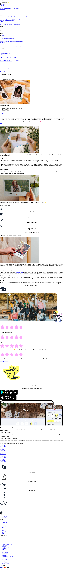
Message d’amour (4, 561)
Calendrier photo (2, 53)
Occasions (2, 54)
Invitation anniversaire (5, 562)
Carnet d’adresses (4, 522)
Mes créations (4, 521)
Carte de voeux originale (9, 38)
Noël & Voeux (3, 35)
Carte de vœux (4, 551)
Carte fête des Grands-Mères (15, 60)
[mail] (2, 512)
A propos (3, 530)
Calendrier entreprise (7, 71)
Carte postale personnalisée (3, 8)
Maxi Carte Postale (2, 9)
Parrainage (3, 532)
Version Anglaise (4, 517)
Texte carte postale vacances (9, 12)
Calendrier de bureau (7, 53)
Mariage (2, 21)
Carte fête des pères (8, 60)
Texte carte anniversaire (3, 19)
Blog (1, 72)
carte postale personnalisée (19, 272)
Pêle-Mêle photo (15, 49)
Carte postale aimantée (10, 8)
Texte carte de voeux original (10, 41)
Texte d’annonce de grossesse (4, 34)
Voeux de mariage (4, 559)
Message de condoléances (5, 563)
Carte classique (4, 546)
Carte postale (2, 5)
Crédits (7, 3)
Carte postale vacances (17, 8)
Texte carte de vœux (3, 41)
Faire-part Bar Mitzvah (14, 57)
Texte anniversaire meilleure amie (18, 19)
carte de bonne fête (55, 119)
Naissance (2, 28)
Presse (2, 527)
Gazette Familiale (3, 4)
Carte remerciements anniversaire (24, 16)
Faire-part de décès (4, 554)
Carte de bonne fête (4, 548)
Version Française (4, 516)
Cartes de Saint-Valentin (3, 61)
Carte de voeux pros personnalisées (5, 68)
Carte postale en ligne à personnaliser (7, 544)
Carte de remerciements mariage (15, 24)
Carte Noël (13, 38)
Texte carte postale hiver (16, 12)
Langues (1, 513)
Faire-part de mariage (3, 24)
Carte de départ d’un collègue (6, 547)
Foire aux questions (4, 526)
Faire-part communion (8, 57)
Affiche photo (11, 49)
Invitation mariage (8, 24)
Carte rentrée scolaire (9, 61)
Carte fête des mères (3, 60)
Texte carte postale (2, 12)
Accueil (1, 79)
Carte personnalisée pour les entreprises (7, 556)
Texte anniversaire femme (3, 20)
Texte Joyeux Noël (2, 42)
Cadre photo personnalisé (3, 50)
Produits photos (3, 43)
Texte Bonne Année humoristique (18, 41)
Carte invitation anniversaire (16, 16)
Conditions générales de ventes (6, 524)
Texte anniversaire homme (10, 20)
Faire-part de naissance (3, 31)
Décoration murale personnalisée (4, 49)
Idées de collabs (2, 71)
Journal (3, 533)
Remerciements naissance (17, 31)
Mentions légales (4, 525)
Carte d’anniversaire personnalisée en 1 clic (6, 16)
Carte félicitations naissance (10, 31)
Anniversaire (2, 13)
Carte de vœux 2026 (3, 38)
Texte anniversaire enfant (9, 19)
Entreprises (2, 65)
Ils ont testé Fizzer (4, 531)
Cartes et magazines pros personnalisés (15, 68)
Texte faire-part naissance (11, 34)
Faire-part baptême (2, 57)
